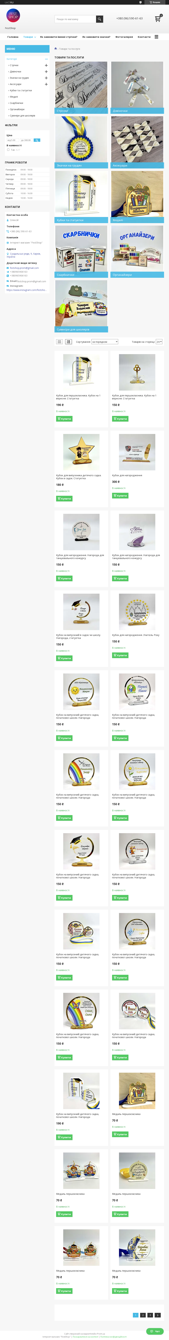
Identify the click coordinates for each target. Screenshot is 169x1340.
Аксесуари (15, 84)
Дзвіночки (15, 71)
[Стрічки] (81, 88)
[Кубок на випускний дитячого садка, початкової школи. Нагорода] (81, 691)
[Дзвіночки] (137, 88)
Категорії (12, 58)
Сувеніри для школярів (22, 115)
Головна (12, 36)
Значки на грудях (19, 77)
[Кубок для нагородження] (137, 452)
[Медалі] (137, 197)
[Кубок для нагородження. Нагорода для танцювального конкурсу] (81, 532)
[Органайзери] (137, 252)
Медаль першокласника (126, 1113)
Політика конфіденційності (113, 1336)
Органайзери (17, 109)
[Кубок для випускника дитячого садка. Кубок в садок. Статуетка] (81, 452)
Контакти (144, 36)
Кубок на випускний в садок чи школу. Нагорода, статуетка (78, 636)
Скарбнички (16, 103)
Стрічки (14, 65)
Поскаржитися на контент (85, 1336)
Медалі (14, 96)
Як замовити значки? (96, 36)
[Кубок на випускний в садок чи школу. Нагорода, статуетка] (81, 612)
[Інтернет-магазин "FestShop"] (13, 15)
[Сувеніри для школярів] (81, 306)
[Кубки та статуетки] (81, 197)
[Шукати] (99, 19)
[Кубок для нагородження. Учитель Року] (137, 612)
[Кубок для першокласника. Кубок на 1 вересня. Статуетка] (81, 372)
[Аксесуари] (137, 142)
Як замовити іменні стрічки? (58, 36)
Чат (157, 1331)
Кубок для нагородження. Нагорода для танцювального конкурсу (80, 557)
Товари (28, 36)
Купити (66, 418)
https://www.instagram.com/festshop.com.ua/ (27, 290)
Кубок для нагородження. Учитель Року (135, 634)
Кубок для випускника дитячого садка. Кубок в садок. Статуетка (78, 477)
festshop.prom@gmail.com (24, 268)
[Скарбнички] (81, 252)
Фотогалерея (124, 36)
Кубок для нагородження (127, 475)
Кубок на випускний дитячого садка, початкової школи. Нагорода (77, 716)
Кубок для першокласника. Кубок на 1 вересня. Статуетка (78, 397)
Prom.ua (101, 1333)
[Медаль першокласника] (137, 1091)
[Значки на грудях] (81, 142)
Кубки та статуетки (21, 90)
